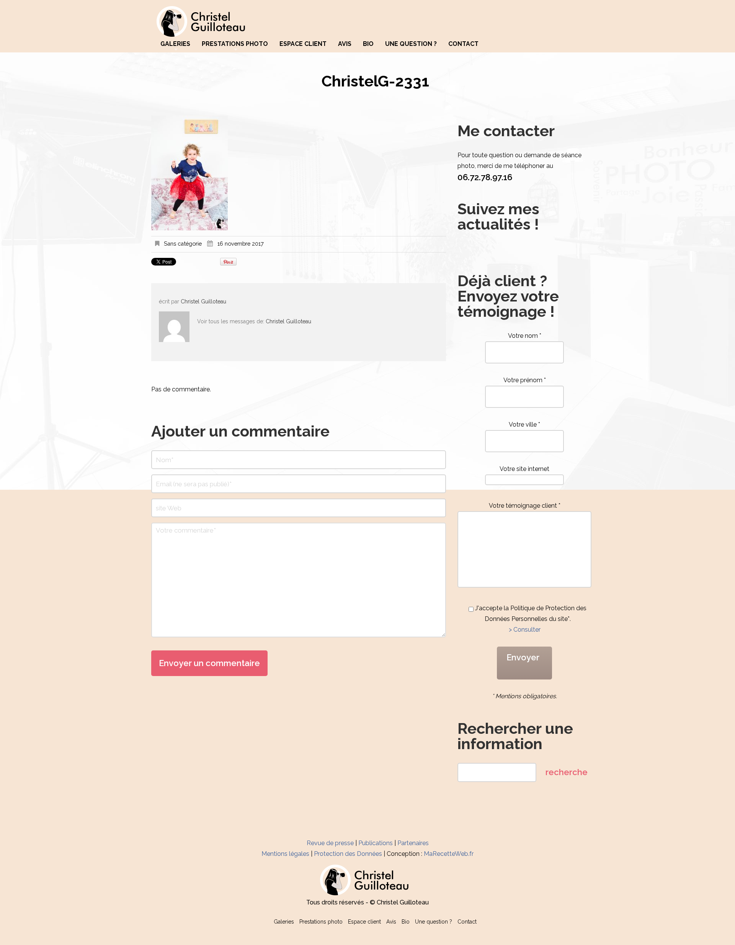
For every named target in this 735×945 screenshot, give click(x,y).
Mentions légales (285, 853)
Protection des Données (348, 853)
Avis (344, 44)
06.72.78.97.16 (484, 177)
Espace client (303, 44)
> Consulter (525, 629)
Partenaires (413, 843)
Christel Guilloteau (203, 301)
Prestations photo (235, 44)
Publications (375, 843)
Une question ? (411, 44)
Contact (463, 44)
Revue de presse (330, 843)
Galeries (175, 44)
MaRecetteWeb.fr (449, 853)
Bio (368, 44)
